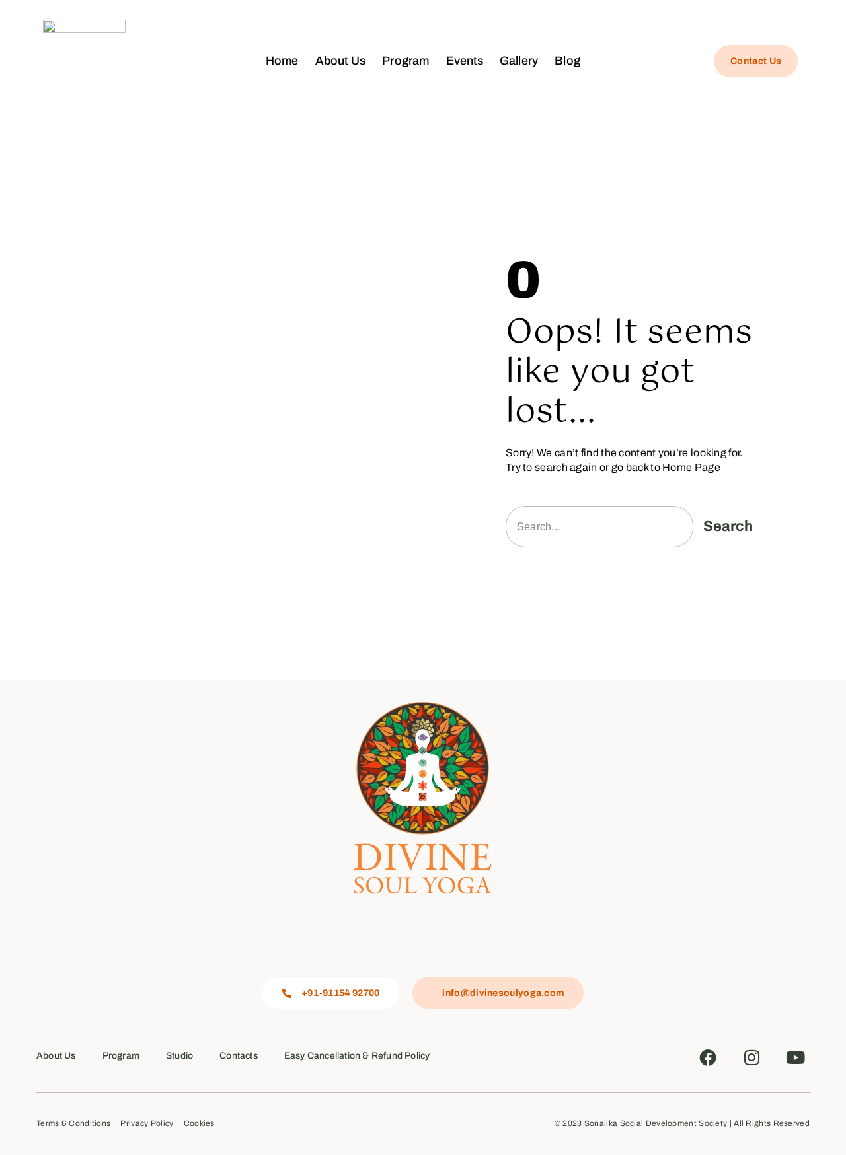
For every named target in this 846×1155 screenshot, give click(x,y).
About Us (340, 60)
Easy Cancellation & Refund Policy (357, 1056)
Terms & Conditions (73, 1123)
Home (282, 60)
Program (405, 60)
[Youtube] (795, 1057)
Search (728, 526)
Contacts (238, 1056)
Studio (179, 1056)
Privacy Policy (146, 1123)
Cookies (199, 1123)
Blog (567, 60)
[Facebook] (707, 1057)
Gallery (519, 60)
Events (464, 60)
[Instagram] (752, 1057)
